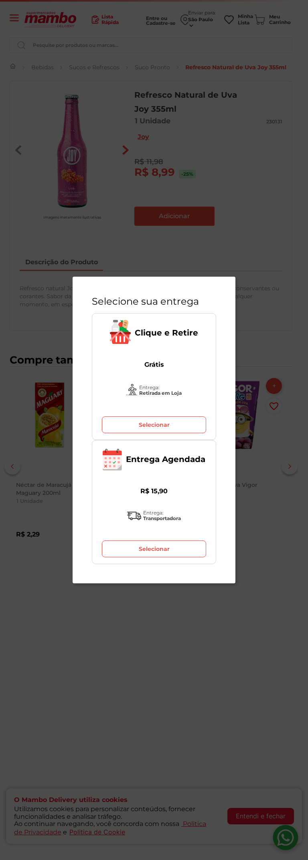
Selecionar (154, 424)
